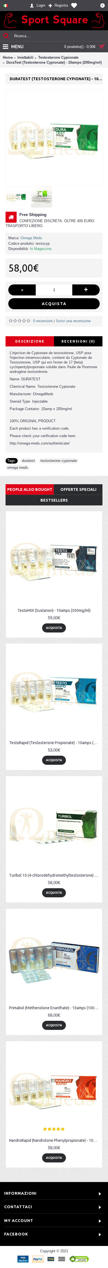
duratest (28, 461)
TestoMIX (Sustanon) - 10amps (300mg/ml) (54, 610)
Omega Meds (31, 238)
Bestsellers (54, 500)
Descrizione (30, 341)
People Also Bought (29, 489)
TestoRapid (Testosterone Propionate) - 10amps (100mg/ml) (55, 743)
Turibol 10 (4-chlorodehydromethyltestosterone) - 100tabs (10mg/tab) (55, 875)
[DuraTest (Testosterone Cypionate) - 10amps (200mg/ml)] (54, 138)
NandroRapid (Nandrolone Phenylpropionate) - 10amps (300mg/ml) (55, 1140)
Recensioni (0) (78, 341)
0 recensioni (43, 321)
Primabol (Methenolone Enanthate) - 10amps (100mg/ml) (55, 1008)
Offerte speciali (78, 489)
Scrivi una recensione (73, 321)
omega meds (17, 467)
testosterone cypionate (58, 461)
